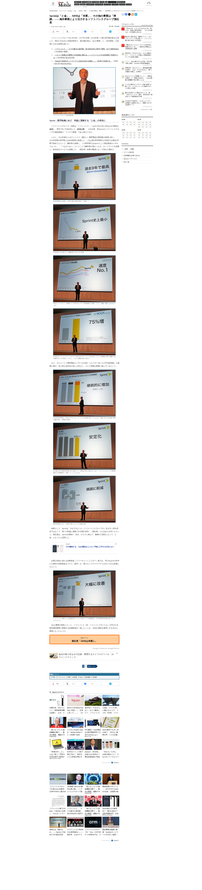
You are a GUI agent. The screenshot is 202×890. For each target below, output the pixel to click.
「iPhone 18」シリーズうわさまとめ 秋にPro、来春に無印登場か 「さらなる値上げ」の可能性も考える (138, 30)
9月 (150, 122)
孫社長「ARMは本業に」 (84, 641)
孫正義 (75, 677)
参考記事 (80, 129)
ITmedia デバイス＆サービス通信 (123, 14)
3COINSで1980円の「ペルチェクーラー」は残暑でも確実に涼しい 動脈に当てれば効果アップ (138, 103)
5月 (134, 122)
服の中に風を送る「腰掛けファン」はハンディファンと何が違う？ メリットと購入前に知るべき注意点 (138, 38)
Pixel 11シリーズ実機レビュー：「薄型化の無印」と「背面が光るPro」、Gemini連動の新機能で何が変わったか (138, 78)
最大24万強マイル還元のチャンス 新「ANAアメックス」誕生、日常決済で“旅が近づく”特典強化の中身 (138, 94)
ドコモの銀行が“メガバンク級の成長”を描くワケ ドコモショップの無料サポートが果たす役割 (138, 86)
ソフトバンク (62, 11)
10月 (147, 122)
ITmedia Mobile (53, 11)
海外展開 (87, 677)
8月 (123, 122)
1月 (134, 124)
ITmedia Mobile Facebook (126, 14)
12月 (139, 122)
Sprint (81, 677)
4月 (123, 124)
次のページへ (92, 666)
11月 (143, 122)
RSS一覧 (126, 162)
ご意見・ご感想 (129, 149)
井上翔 (111, 26)
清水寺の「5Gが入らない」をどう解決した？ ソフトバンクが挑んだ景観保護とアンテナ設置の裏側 (138, 55)
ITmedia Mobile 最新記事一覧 (132, 14)
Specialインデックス (130, 159)
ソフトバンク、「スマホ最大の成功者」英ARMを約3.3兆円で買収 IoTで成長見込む (87, 49)
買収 (69, 677)
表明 (51, 129)
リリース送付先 (129, 152)
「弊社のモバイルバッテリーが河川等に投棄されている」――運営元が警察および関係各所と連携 (138, 46)
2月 (131, 124)
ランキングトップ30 (146, 109)
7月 (127, 122)
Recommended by (106, 762)
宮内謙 (95, 677)
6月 (131, 122)
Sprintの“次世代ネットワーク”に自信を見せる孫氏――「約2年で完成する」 (83, 61)
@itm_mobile (129, 14)
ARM (53, 677)
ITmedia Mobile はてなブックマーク (136, 14)
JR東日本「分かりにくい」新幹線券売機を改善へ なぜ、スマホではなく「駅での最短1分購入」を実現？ (138, 69)
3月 (127, 124)
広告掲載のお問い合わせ (132, 155)
